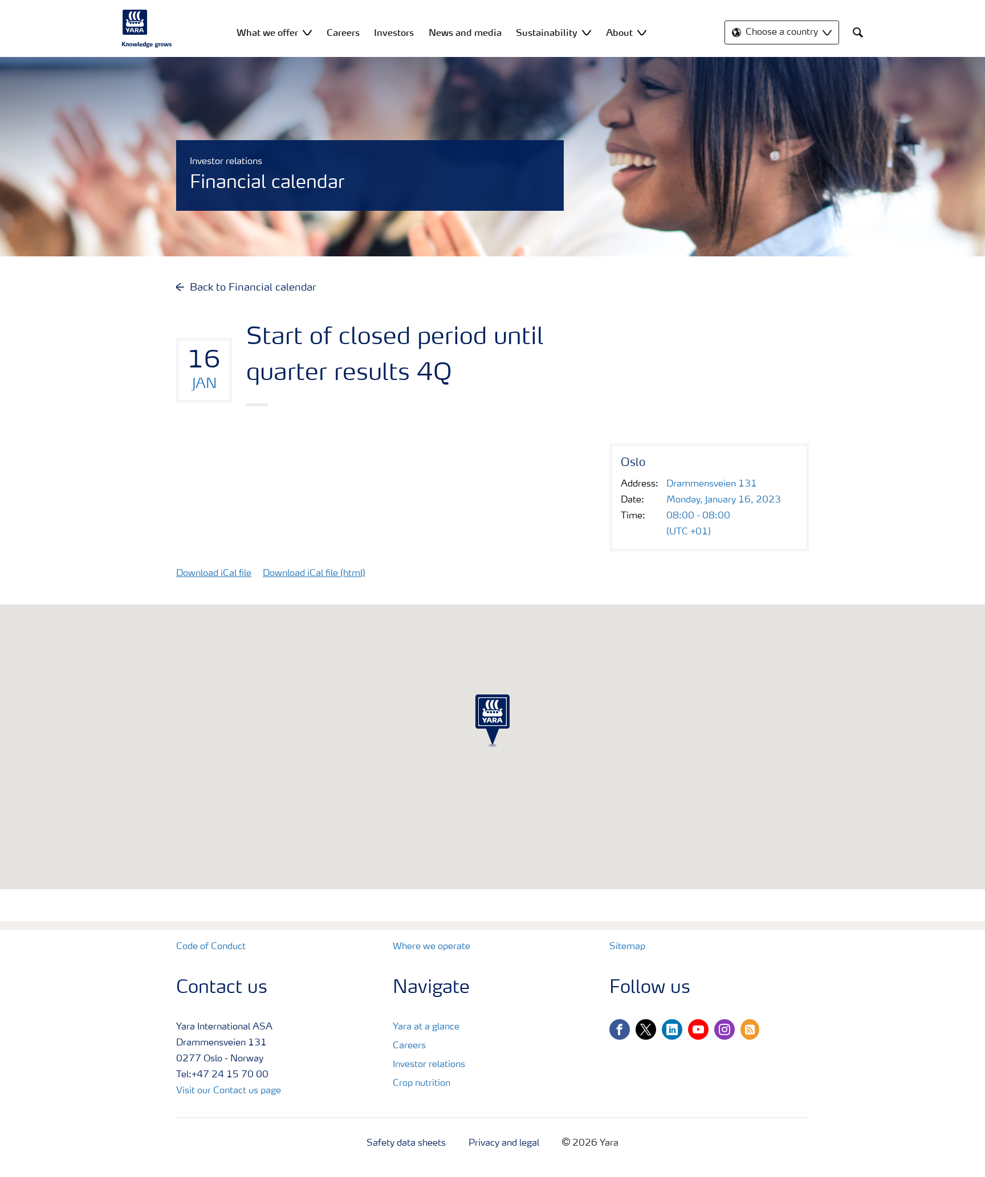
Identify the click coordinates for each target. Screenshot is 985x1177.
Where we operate (431, 946)
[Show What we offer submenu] (307, 32)
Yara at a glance (426, 1027)
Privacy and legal (504, 1143)
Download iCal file (213, 573)
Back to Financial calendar (253, 288)
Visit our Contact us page (228, 1091)
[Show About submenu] (641, 32)
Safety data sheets (406, 1143)
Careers (409, 1046)
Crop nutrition (421, 1083)
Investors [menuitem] (394, 32)
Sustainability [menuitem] (546, 32)
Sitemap (627, 946)
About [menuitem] (619, 32)
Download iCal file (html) (314, 573)
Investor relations (429, 1064)
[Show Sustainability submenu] (586, 32)
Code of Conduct (211, 946)
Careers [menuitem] (343, 32)
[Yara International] (147, 28)
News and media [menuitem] (465, 32)
